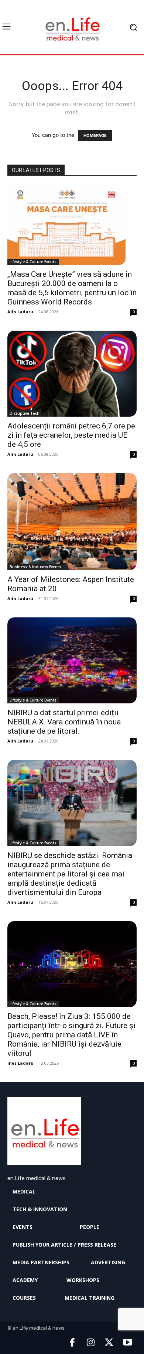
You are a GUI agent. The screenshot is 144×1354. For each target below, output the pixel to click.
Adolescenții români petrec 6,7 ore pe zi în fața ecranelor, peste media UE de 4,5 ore (71, 435)
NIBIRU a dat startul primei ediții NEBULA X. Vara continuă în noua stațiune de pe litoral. (64, 721)
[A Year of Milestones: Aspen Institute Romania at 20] (72, 521)
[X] (109, 1343)
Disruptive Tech (25, 413)
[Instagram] (90, 1343)
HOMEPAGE (95, 135)
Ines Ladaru (20, 1063)
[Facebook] (72, 1343)
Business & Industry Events (35, 566)
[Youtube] (127, 1343)
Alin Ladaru (20, 311)
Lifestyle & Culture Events (33, 261)
